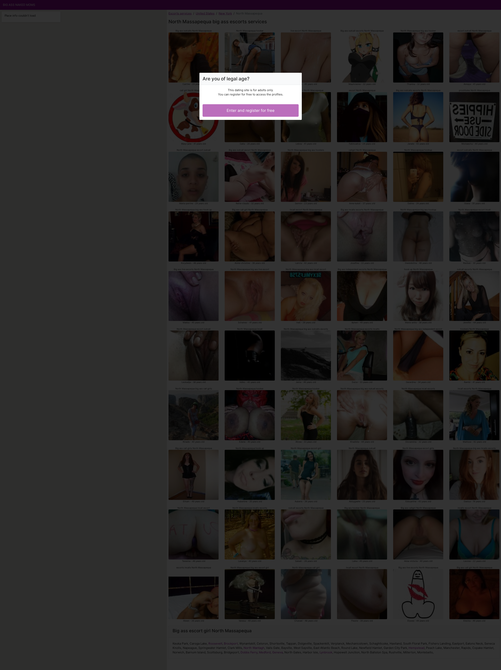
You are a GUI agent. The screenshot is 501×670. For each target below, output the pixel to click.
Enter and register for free (251, 110)
